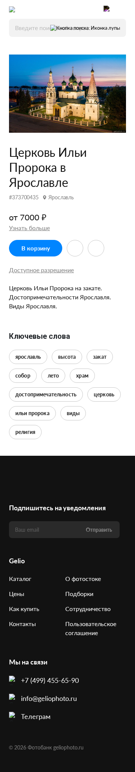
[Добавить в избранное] (75, 248)
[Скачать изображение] (96, 248)
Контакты (22, 623)
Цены (16, 593)
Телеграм (36, 716)
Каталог (20, 578)
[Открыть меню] (122, 9)
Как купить (24, 608)
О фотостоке (83, 578)
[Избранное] (92, 9)
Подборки (79, 593)
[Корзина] (107, 9)
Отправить (99, 529)
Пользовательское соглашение (90, 628)
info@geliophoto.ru (49, 698)
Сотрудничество (88, 608)
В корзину (35, 248)
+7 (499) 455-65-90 (50, 680)
